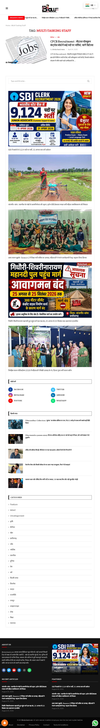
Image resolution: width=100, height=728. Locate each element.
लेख (11, 612)
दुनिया (12, 561)
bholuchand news (58, 49)
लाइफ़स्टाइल (14, 606)
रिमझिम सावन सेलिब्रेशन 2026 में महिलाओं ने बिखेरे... (40, 18)
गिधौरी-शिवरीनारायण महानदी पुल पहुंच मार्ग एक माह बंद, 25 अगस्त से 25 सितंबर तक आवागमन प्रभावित (43, 321)
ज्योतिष (12, 549)
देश (11, 566)
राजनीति (13, 595)
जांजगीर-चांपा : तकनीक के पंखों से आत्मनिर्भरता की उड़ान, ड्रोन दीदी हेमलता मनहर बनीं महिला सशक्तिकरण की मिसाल (48, 204)
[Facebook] (4, 670)
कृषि (11, 521)
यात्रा (12, 589)
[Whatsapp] (29, 670)
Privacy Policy (34, 725)
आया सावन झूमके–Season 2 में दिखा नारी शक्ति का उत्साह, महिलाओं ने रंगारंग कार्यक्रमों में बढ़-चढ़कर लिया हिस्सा (47, 258)
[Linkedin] (19, 670)
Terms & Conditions (60, 725)
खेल (11, 533)
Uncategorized (17, 516)
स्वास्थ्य (12, 623)
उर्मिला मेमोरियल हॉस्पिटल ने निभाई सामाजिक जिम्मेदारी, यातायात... (75, 18)
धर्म (11, 572)
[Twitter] (9, 670)
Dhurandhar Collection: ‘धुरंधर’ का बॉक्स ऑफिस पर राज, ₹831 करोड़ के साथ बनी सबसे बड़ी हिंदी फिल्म (57, 421)
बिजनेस (12, 583)
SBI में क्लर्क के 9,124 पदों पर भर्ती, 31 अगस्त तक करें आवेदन (29, 150)
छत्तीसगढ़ (13, 538)
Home (8, 25)
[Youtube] (14, 670)
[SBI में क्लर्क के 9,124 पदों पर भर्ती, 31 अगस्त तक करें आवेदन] (75, 659)
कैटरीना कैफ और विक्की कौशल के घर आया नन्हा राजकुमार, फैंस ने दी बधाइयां (47, 465)
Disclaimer (21, 725)
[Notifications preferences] (4, 722)
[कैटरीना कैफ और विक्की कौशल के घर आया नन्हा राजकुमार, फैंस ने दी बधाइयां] (15, 468)
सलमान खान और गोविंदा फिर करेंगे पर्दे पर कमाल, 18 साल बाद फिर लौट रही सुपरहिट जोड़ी (51, 479)
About (10, 725)
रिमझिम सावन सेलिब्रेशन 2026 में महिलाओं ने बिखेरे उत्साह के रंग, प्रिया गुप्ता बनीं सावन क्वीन (40, 370)
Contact (46, 725)
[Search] (93, 8)
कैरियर (12, 527)
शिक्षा (12, 617)
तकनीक (13, 555)
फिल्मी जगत (14, 578)
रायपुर (12, 600)
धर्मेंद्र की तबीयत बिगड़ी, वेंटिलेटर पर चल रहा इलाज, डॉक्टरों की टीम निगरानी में (48, 450)
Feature (14, 504)
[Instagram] (24, 670)
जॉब (11, 544)
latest (13, 510)
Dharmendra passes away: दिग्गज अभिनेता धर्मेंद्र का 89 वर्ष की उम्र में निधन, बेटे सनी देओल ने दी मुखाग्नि (57, 436)
